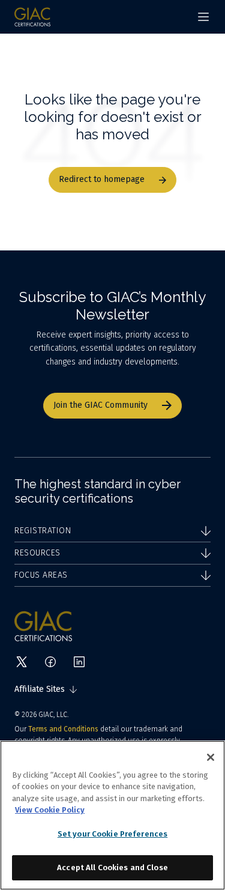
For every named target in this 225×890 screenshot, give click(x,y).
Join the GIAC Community (100, 405)
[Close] (210, 757)
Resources (37, 553)
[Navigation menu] (203, 17)
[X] (21, 662)
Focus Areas (41, 575)
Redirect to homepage (102, 179)
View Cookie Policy (50, 809)
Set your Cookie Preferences (113, 833)
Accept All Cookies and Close (112, 867)
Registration (42, 530)
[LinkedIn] (79, 662)
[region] (112, 815)
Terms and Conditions (63, 729)
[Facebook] (50, 662)
